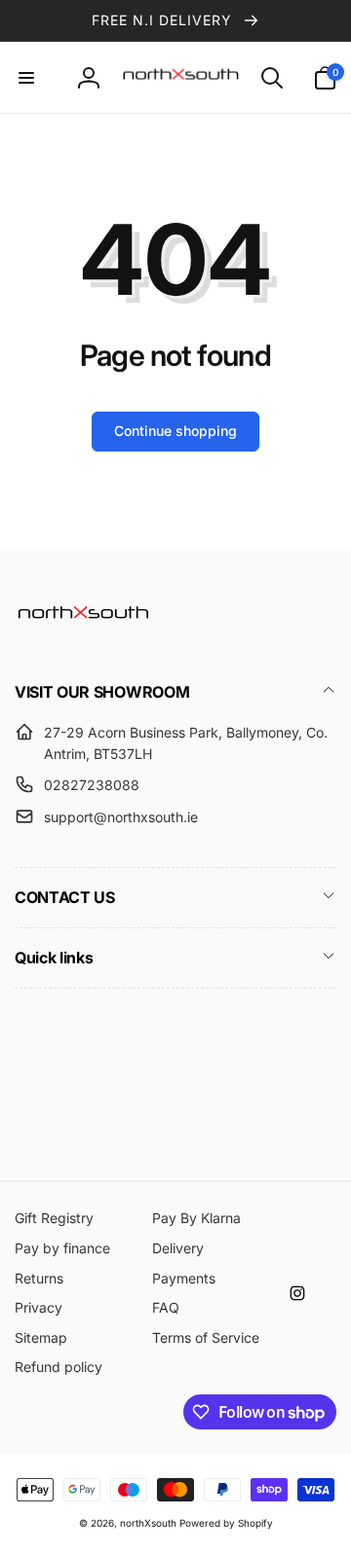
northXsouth (148, 1523)
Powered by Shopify (226, 1523)
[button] (26, 77)
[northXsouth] (83, 639)
